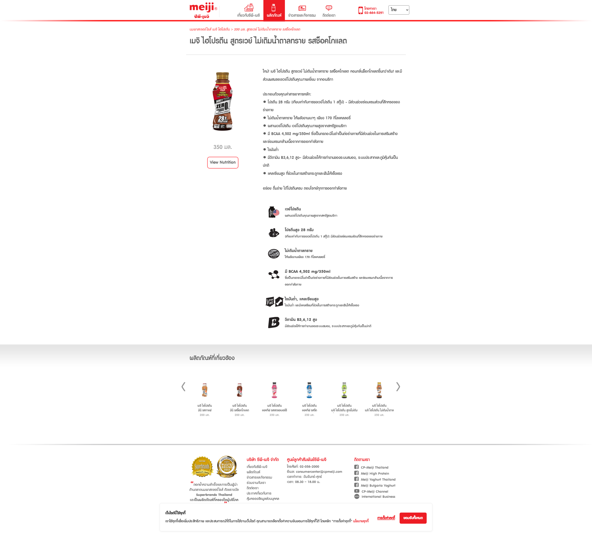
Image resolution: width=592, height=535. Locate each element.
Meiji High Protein (375, 474)
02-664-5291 (374, 13)
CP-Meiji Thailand (374, 467)
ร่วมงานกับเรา (256, 483)
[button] (222, 163)
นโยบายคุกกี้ (361, 521)
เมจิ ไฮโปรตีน (221, 29)
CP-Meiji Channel (375, 492)
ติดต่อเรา (329, 15)
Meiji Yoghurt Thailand (378, 480)
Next (398, 386)
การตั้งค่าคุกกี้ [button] (386, 518)
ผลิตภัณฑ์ (274, 15)
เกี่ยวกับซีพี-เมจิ (248, 15)
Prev (183, 386)
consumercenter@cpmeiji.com (319, 472)
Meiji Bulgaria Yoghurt (378, 486)
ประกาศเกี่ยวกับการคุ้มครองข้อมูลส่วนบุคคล (263, 496)
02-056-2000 (309, 467)
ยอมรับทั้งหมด (413, 518)
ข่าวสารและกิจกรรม (302, 15)
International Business (378, 497)
